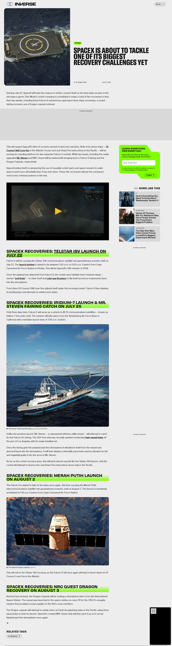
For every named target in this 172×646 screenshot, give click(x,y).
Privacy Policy (143, 170)
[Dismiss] (168, 609)
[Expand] (152, 609)
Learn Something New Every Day (133, 149)
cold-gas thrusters (56, 278)
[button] (58, 211)
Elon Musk (13, 636)
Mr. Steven (22, 158)
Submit (149, 175)
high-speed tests (94, 437)
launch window (27, 264)
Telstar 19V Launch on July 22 (56, 252)
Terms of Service (129, 170)
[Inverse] (25, 4)
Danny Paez (82, 82)
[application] (57, 211)
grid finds (20, 278)
